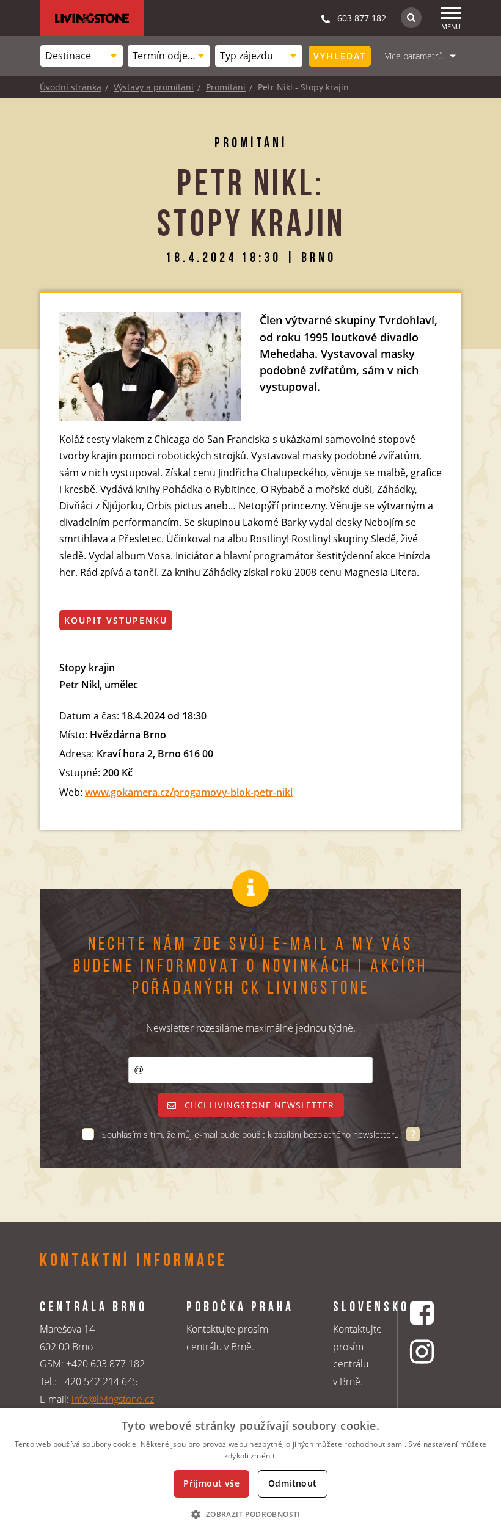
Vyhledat (339, 56)
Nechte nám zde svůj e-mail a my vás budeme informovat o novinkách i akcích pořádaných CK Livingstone (250, 967)
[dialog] (250, 1472)
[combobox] (81, 56)
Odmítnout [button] (292, 1483)
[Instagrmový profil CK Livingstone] (423, 1351)
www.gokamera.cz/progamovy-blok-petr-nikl (189, 792)
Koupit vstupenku (115, 620)
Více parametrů (414, 56)
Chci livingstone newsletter (257, 1105)
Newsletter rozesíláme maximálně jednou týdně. (251, 1028)
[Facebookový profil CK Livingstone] (423, 1313)
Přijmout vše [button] (211, 1483)
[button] (250, 1514)
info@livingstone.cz (112, 1399)
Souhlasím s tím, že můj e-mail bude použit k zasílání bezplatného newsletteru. (252, 1134)
